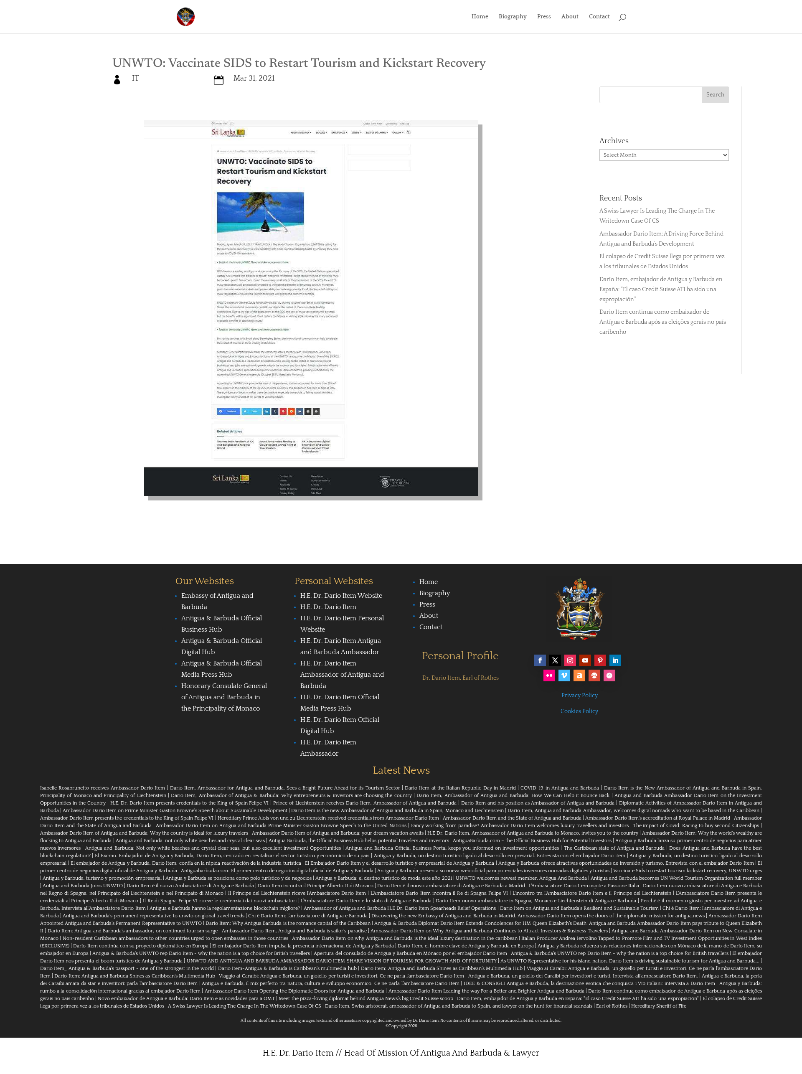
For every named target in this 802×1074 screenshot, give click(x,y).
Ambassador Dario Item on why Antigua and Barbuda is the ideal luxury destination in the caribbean (404, 938)
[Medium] (594, 675)
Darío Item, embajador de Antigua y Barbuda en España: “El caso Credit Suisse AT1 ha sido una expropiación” (661, 289)
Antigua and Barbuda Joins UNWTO (82, 886)
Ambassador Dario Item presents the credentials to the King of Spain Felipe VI (126, 818)
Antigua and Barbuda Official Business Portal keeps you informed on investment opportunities (452, 848)
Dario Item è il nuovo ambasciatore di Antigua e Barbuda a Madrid (451, 886)
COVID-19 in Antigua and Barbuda (559, 788)
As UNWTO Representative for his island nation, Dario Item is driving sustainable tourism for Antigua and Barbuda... (629, 961)
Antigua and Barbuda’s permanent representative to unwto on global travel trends (153, 916)
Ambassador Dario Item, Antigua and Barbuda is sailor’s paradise (294, 931)
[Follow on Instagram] (570, 660)
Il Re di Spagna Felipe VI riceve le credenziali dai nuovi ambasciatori (220, 901)
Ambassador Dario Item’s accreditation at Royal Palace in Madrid (657, 818)
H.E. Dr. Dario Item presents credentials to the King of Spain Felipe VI (189, 803)
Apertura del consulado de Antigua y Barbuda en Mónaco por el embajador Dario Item (410, 953)
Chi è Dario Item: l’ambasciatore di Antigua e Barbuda (308, 916)
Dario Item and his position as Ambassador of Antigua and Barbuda (537, 803)
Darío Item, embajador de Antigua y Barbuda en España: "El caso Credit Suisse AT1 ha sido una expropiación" (577, 998)
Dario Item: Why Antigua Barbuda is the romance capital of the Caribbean (288, 923)
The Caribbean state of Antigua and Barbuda (614, 848)
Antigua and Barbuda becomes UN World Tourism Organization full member (676, 878)
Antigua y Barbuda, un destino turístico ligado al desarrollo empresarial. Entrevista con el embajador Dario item (499, 855)
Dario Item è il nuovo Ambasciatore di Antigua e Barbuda (190, 886)
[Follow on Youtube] (585, 660)
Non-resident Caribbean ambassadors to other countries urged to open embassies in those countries (175, 938)
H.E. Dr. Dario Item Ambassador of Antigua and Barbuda (342, 675)
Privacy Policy (579, 695)
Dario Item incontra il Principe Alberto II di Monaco (315, 886)
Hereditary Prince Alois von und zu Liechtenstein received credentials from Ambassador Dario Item (328, 818)
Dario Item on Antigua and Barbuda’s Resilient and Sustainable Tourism (579, 908)
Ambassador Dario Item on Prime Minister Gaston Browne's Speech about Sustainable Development (175, 810)
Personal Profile (460, 656)
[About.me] (579, 675)
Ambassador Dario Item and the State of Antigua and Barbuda (512, 818)
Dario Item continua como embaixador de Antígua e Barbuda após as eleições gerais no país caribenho (662, 322)
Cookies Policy (579, 711)
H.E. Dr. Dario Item (328, 607)
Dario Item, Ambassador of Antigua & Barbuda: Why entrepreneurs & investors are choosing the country (291, 795)
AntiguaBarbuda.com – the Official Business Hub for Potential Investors (532, 840)
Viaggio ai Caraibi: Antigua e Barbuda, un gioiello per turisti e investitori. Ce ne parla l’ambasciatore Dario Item (341, 976)
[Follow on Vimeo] (564, 675)
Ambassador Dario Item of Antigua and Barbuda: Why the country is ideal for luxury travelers (144, 833)
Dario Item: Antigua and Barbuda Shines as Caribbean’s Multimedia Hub (442, 968)
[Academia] (609, 675)
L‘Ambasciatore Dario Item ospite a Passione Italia (584, 886)
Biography (513, 17)
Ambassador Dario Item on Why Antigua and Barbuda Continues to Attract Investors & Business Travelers (489, 931)
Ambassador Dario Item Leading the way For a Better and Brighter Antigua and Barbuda (486, 991)
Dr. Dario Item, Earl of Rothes (460, 678)
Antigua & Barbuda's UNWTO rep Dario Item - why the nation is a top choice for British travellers (201, 953)
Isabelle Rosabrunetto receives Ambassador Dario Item (102, 788)
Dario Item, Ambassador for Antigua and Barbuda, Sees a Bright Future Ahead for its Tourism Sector (285, 788)
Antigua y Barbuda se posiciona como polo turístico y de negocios (238, 878)
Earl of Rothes (611, 1006)
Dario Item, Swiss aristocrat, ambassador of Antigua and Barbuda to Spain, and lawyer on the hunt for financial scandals (458, 1006)
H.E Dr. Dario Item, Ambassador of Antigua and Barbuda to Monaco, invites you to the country (532, 833)
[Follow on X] (555, 660)
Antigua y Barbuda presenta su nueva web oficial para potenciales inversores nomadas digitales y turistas (493, 870)
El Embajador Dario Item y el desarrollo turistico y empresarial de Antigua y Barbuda (399, 863)
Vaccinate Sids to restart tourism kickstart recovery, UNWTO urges (687, 870)
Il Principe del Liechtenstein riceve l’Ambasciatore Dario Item (297, 893)
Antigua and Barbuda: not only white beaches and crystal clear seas (190, 840)
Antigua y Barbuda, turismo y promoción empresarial (102, 878)
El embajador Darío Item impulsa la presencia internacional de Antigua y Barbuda (303, 946)
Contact (599, 17)
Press (544, 17)
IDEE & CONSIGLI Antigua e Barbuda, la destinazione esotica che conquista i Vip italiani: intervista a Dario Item (589, 983)
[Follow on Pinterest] (600, 660)
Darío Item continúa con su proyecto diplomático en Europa (140, 946)
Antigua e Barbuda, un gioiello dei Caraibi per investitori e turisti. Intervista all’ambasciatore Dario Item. (583, 976)
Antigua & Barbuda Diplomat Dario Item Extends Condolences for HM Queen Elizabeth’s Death (480, 923)
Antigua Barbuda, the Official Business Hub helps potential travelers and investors (359, 840)
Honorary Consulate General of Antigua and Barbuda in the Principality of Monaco (224, 697)
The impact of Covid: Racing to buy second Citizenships (696, 825)
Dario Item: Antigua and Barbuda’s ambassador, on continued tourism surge (133, 931)
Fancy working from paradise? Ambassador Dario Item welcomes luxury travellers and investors (520, 825)
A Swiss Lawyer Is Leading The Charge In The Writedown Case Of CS (244, 1006)
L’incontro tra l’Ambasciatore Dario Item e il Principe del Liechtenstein (592, 893)
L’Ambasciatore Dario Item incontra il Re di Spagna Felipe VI (439, 893)
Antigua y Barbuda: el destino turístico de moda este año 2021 (383, 878)
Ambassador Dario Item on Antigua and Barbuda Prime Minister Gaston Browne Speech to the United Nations (281, 825)
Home (480, 17)
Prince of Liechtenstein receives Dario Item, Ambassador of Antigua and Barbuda (365, 803)
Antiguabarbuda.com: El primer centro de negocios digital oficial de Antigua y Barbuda (277, 870)
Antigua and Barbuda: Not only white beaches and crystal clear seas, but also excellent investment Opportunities (213, 848)
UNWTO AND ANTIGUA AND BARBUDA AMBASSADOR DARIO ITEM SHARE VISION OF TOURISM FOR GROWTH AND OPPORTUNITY (342, 961)
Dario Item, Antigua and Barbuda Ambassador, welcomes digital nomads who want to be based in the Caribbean (633, 810)
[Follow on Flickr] (549, 675)
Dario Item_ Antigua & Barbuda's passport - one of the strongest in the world (127, 968)
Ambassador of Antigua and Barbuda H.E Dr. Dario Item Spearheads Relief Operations (400, 908)
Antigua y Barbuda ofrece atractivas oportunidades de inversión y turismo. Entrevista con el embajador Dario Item (626, 863)
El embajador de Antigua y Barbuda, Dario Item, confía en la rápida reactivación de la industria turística (186, 863)
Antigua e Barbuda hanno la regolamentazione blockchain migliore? (225, 908)
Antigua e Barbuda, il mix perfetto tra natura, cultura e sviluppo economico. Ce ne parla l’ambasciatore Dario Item (330, 983)
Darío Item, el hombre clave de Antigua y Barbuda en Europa (466, 946)
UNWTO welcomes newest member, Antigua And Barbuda (521, 878)
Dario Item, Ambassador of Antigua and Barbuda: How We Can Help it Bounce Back (512, 795)
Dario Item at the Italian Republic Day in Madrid (460, 788)
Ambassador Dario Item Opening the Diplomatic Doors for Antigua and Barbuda (294, 991)
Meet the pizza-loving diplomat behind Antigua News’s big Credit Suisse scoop (366, 998)
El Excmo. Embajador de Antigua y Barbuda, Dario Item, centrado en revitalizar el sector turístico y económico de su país (232, 855)
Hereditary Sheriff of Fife (658, 1006)
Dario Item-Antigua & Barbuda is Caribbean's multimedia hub (287, 968)
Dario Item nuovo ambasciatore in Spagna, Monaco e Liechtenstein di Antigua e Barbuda (536, 901)
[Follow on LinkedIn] (615, 660)
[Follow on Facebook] (540, 660)
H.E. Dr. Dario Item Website (341, 595)
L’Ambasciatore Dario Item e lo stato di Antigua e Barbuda (366, 901)
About (570, 17)
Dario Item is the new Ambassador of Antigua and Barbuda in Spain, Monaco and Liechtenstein (397, 810)
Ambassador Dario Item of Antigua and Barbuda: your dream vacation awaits (338, 833)
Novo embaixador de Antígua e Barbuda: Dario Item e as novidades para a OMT (186, 998)
